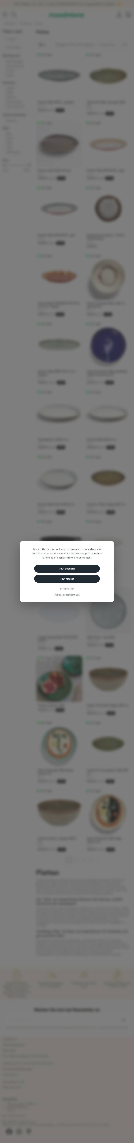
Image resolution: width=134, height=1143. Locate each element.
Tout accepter (67, 568)
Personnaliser (67, 588)
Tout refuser (67, 578)
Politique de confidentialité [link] (67, 594)
